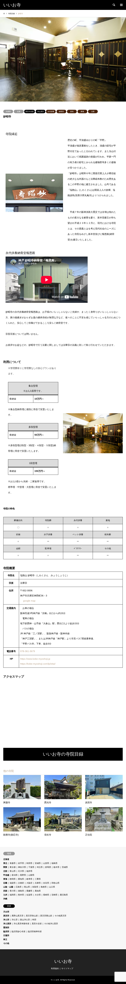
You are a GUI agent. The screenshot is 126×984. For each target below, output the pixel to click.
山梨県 (31, 875)
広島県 (18, 887)
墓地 (72, 111)
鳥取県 (35, 887)
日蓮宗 (6, 935)
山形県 (46, 863)
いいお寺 (63, 961)
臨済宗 (6, 931)
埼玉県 (40, 867)
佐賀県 (29, 895)
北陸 (5, 871)
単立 (5, 939)
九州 (5, 895)
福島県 (54, 863)
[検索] (114, 5)
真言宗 (6, 916)
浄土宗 (6, 919)
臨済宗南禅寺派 (35, 931)
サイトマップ (67, 968)
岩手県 (21, 863)
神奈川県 (22, 867)
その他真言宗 (60, 916)
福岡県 (13, 895)
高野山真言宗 (17, 916)
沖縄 (5, 899)
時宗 (34, 919)
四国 (5, 891)
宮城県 (38, 863)
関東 (5, 867)
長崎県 (46, 895)
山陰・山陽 (8, 887)
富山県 (13, 871)
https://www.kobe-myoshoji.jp (35, 658)
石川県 (21, 871)
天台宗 (6, 912)
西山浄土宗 (25, 919)
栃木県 (56, 867)
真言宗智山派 (32, 916)
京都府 (21, 883)
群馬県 (48, 867)
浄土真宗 (40, 111)
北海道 (6, 859)
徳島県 (21, 891)
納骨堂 (61, 111)
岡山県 (27, 887)
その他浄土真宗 (51, 923)
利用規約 (55, 968)
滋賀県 (13, 883)
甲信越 (6, 875)
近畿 (18, 111)
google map (29, 600)
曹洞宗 (6, 927)
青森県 (13, 863)
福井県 (29, 871)
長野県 (23, 875)
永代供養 (51, 111)
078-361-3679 (27, 651)
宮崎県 (54, 895)
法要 (92, 111)
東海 (5, 879)
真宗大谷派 (29, 111)
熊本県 (21, 895)
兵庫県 (8, 111)
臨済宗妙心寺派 (18, 931)
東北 (5, 863)
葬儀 (82, 111)
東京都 (13, 867)
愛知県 (21, 879)
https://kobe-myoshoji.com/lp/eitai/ (37, 663)
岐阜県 (29, 879)
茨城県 (65, 867)
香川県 (13, 891)
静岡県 (13, 879)
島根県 (44, 887)
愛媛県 (29, 891)
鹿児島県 (64, 895)
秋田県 (29, 863)
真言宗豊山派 (46, 916)
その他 (6, 943)
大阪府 (29, 883)
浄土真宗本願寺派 (21, 923)
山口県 (52, 887)
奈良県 (46, 883)
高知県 (38, 891)
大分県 (38, 895)
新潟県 (15, 875)
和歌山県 (55, 883)
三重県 (38, 879)
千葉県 (31, 867)
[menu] (121, 5)
